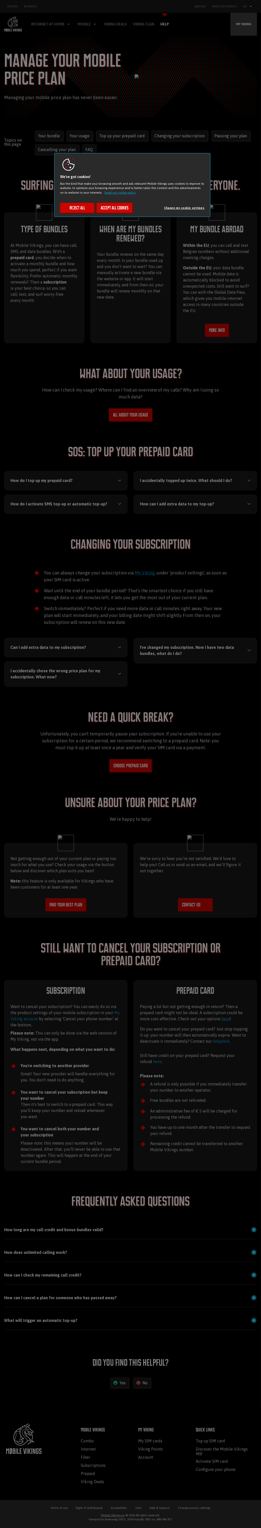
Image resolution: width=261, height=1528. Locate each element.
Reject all (77, 207)
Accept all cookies (114, 207)
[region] (132, 185)
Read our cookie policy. (120, 192)
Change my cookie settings (184, 207)
